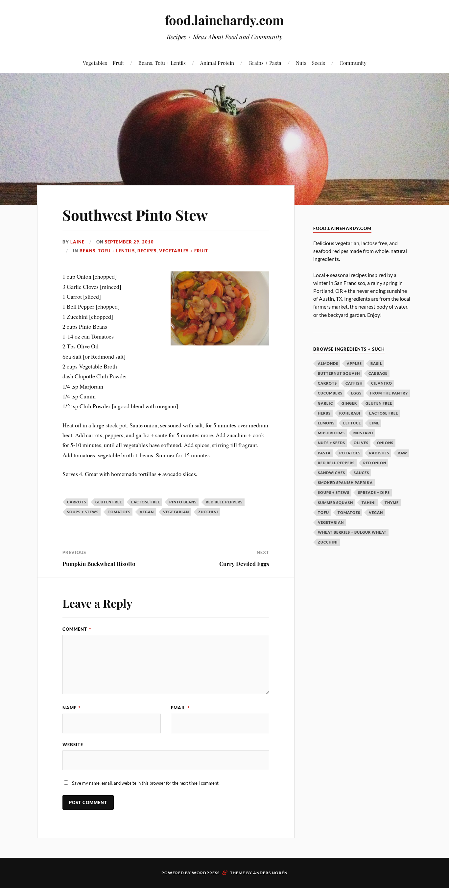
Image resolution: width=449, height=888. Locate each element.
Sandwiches (331, 472)
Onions (385, 443)
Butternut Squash (339, 373)
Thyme (392, 502)
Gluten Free (108, 502)
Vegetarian (176, 512)
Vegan (147, 512)
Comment (76, 629)
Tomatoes (119, 512)
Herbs (324, 413)
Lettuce (352, 423)
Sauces (361, 472)
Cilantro (381, 383)
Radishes (379, 453)
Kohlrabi (350, 413)
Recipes (146, 250)
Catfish (354, 383)
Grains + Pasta (264, 62)
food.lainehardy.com (224, 20)
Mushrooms (331, 433)
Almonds (328, 363)
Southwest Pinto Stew (135, 214)
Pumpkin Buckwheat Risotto (98, 563)
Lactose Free (145, 502)
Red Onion (374, 463)
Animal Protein (217, 62)
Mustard (363, 433)
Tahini (369, 502)
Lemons (326, 423)
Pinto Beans (183, 502)
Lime (374, 423)
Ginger (349, 403)
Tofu (323, 512)
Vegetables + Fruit (103, 62)
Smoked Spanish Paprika (345, 482)
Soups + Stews (83, 512)
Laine (77, 241)
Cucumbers (330, 393)
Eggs (356, 393)
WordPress (206, 872)
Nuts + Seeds (310, 62)
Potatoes (350, 453)
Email (180, 707)
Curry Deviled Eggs (244, 563)
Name (71, 707)
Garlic (325, 403)
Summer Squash (335, 502)
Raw (402, 453)
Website (72, 744)
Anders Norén (270, 872)
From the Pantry (389, 393)
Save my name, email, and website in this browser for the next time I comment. (146, 783)
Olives (361, 443)
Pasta (324, 453)
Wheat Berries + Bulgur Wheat (352, 532)
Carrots (76, 502)
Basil (376, 363)
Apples (354, 363)
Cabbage (378, 373)
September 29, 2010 (129, 241)
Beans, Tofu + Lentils (162, 62)
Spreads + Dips (374, 492)
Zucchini (208, 512)
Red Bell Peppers (224, 502)
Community (353, 62)
